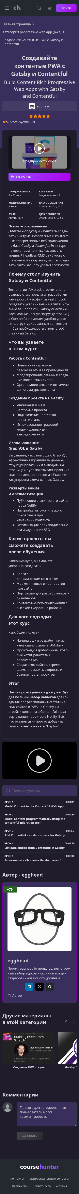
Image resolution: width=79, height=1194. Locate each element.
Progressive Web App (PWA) (54, 195)
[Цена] (49, 8)
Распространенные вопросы (49, 1178)
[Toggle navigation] (6, 8)
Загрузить (23, 176)
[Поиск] (39, 8)
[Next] (74, 1022)
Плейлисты (20, 1186)
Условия (61, 1186)
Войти (66, 8)
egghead (18, 961)
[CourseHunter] (17, 8)
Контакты (17, 1178)
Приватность (41, 1186)
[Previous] (66, 1022)
